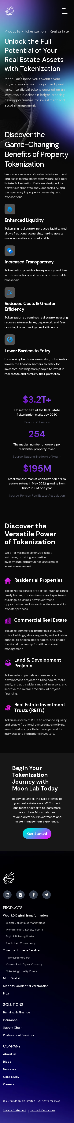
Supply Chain (12, 1028)
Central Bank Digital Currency (24, 964)
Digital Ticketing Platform (21, 936)
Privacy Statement (14, 1110)
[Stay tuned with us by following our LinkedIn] (7, 895)
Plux (6, 993)
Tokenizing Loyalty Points (21, 971)
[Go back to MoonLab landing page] (9, 11)
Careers (8, 1084)
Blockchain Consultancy (21, 943)
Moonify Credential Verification (26, 986)
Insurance (10, 1020)
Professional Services (18, 1035)
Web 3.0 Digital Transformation (25, 915)
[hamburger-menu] (65, 11)
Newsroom (10, 1069)
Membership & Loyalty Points (24, 929)
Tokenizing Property (18, 957)
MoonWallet (11, 978)
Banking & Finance (16, 1012)
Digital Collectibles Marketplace (25, 922)
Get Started (37, 833)
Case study (11, 1077)
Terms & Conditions (42, 1110)
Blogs (7, 1062)
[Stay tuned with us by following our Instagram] (20, 895)
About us (9, 1054)
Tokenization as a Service (21, 950)
